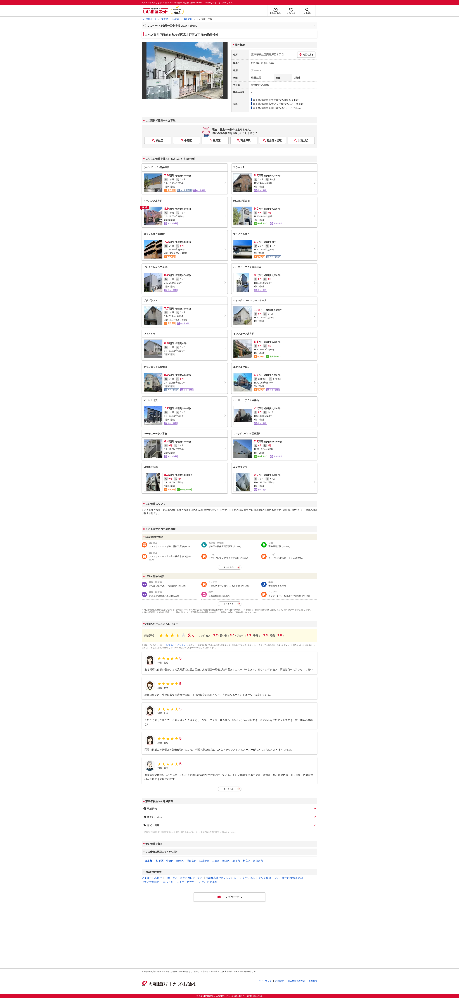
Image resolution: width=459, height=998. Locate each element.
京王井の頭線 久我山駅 (266, 108)
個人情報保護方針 (296, 981)
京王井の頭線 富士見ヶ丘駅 (268, 103)
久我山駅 (303, 140)
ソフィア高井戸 (150, 882)
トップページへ (232, 896)
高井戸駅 (188, 19)
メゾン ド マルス (207, 882)
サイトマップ (265, 981)
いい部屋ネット (149, 19)
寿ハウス (168, 882)
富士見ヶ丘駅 (274, 140)
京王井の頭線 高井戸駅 (266, 99)
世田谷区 (192, 861)
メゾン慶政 (265, 878)
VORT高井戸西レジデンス (221, 878)
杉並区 (175, 19)
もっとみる (229, 567)
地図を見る (308, 54)
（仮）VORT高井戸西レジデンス (184, 878)
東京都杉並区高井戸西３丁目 (267, 54)
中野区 (188, 140)
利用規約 (279, 981)
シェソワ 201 (247, 878)
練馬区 (217, 140)
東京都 (164, 19)
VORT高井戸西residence (289, 878)
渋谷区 (226, 861)
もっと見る (229, 789)
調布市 (236, 861)
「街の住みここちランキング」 (176, 645)
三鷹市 (216, 861)
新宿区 (246, 861)
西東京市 (258, 861)
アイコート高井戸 (152, 878)
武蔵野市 (204, 861)
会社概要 (313, 981)
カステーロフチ (185, 882)
